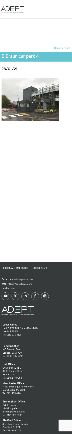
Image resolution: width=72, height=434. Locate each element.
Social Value (39, 268)
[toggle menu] (62, 7)
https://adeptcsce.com (20, 283)
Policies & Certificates (15, 268)
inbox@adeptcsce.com (21, 279)
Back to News (62, 48)
